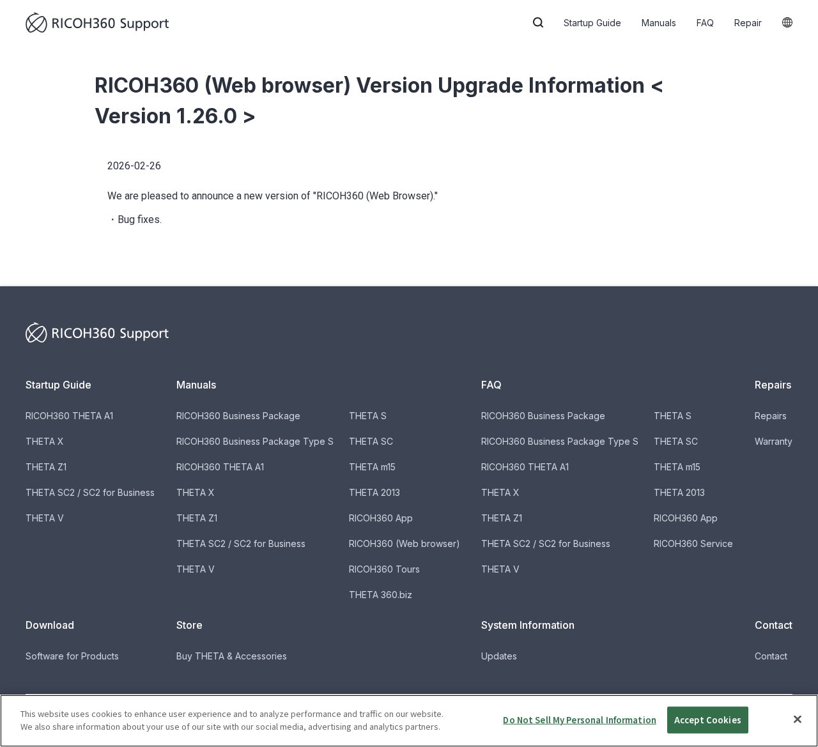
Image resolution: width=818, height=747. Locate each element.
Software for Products (72, 656)
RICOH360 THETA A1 (69, 415)
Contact (771, 656)
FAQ (705, 22)
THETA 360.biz (380, 594)
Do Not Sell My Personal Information (579, 720)
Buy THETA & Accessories (231, 656)
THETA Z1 (46, 466)
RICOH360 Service (693, 543)
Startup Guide (592, 22)
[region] (409, 721)
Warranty (773, 441)
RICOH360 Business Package (238, 415)
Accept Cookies (707, 720)
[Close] (797, 719)
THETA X (45, 441)
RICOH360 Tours (384, 569)
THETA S (368, 415)
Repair (748, 22)
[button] (538, 22)
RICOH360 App (381, 517)
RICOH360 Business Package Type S (255, 441)
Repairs (771, 415)
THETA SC (371, 441)
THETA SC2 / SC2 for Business (90, 492)
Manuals (659, 22)
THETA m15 (372, 466)
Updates (499, 656)
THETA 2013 (374, 492)
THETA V (45, 517)
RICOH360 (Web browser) (404, 543)
